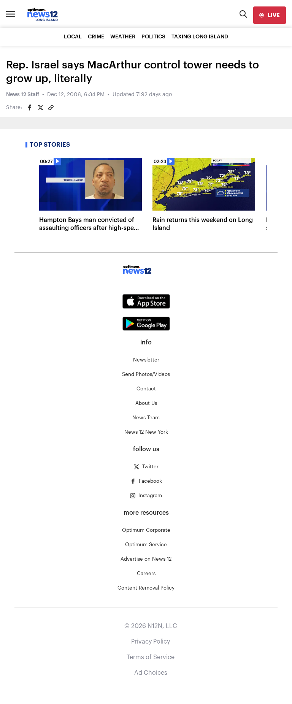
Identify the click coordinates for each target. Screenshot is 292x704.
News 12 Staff (22, 94)
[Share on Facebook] (30, 108)
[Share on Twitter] (40, 108)
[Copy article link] (51, 108)
